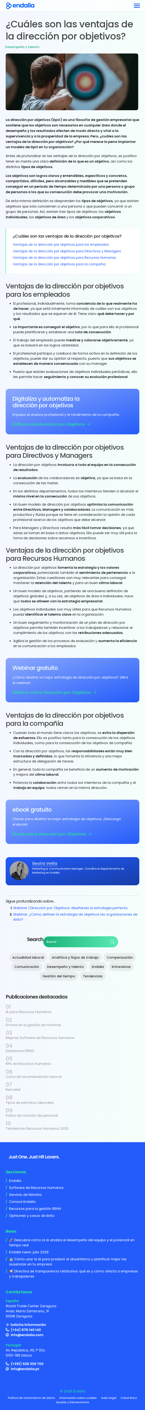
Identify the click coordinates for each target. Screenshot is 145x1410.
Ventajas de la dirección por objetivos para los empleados (61, 244)
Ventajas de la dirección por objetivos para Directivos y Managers (67, 251)
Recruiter (13, 1089)
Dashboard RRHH (20, 1050)
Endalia (98, 966)
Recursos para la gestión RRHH (35, 1208)
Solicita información (28, 1324)
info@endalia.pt (25, 1369)
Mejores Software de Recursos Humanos (40, 1037)
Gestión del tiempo (58, 976)
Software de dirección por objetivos (48, 424)
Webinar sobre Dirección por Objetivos (51, 692)
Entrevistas (121, 966)
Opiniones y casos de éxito (31, 1215)
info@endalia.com (27, 1335)
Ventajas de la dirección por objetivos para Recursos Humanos (64, 257)
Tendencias (93, 976)
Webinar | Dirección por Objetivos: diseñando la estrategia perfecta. (70, 908)
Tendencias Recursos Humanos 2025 (37, 1128)
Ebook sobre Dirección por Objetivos (49, 834)
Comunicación (26, 966)
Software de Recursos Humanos (36, 1187)
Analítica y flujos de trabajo (75, 957)
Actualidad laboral (28, 957)
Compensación (120, 957)
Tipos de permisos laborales (30, 1102)
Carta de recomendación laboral (34, 1076)
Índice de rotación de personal (32, 1115)
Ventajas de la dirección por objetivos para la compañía (59, 264)
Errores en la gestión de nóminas (33, 1025)
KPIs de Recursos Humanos (28, 1063)
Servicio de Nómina (25, 1194)
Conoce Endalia (22, 1201)
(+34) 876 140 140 (26, 1329)
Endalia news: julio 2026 (29, 1252)
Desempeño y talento (22, 47)
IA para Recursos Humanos (29, 1011)
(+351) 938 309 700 (27, 1363)
